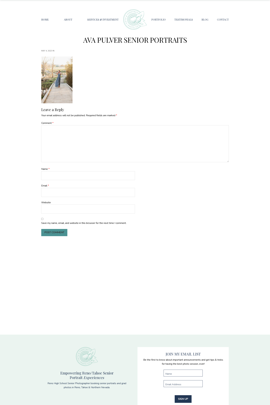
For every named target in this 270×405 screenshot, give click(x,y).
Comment (47, 123)
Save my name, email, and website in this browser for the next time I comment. (83, 223)
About (68, 19)
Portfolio (158, 19)
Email (45, 185)
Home (45, 19)
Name (45, 169)
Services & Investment (103, 19)
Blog (205, 19)
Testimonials (183, 19)
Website (46, 202)
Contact (223, 19)
